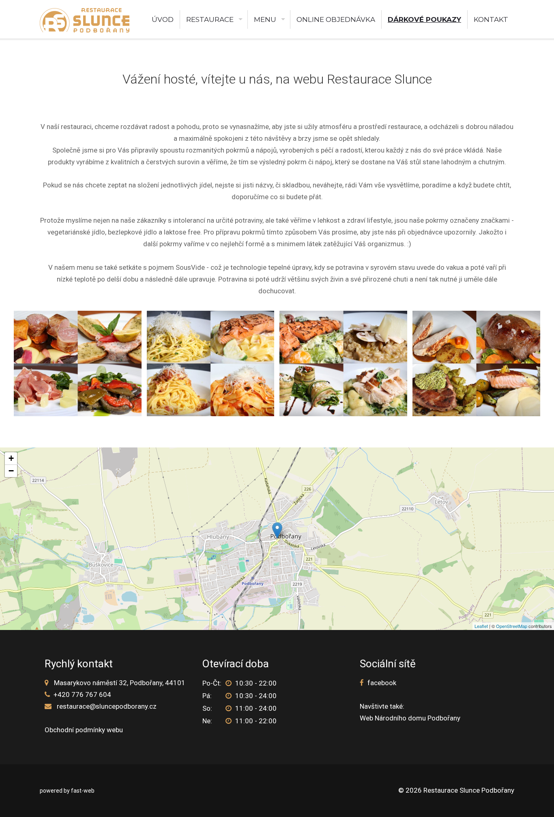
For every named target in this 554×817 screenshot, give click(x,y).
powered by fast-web (67, 790)
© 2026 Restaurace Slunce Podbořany (456, 790)
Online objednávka (335, 19)
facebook (381, 683)
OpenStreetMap (511, 626)
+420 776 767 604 (82, 694)
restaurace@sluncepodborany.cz (107, 706)
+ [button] (11, 458)
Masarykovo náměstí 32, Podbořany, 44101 (119, 683)
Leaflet (481, 626)
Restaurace (210, 19)
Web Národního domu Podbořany (410, 718)
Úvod (163, 19)
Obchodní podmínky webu (84, 730)
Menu (265, 19)
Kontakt (491, 19)
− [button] (11, 471)
